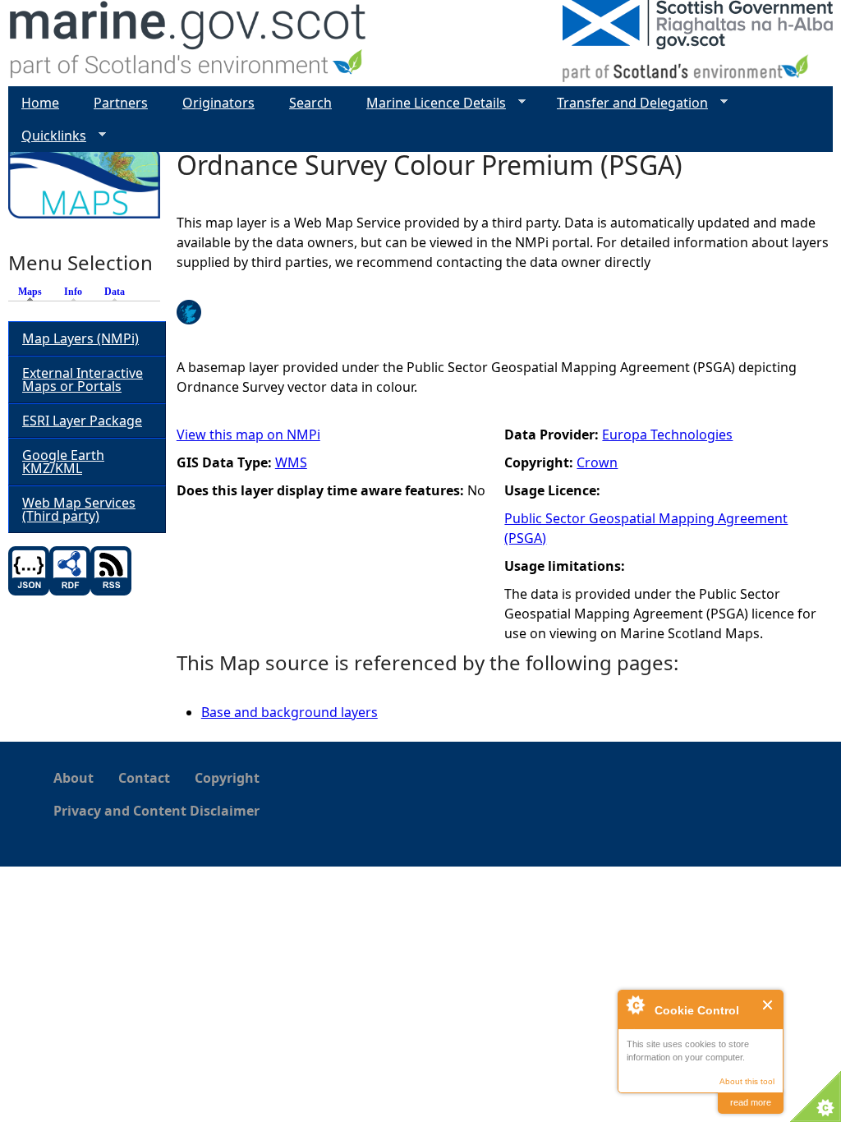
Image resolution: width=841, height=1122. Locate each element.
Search (310, 103)
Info (73, 291)
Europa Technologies (667, 434)
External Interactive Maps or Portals (82, 379)
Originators (218, 103)
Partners (121, 103)
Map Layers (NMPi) (80, 338)
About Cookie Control (634, 1005)
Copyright (227, 778)
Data (114, 291)
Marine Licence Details (429, 103)
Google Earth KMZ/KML (63, 461)
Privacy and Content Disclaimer (156, 811)
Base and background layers (289, 712)
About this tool (746, 1081)
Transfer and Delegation (626, 103)
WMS (291, 462)
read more (750, 1102)
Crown (597, 462)
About (73, 778)
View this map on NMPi (248, 434)
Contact (144, 778)
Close (768, 1005)
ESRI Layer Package (82, 421)
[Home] (188, 43)
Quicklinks (47, 135)
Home (40, 103)
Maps (34, 291)
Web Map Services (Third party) (79, 509)
